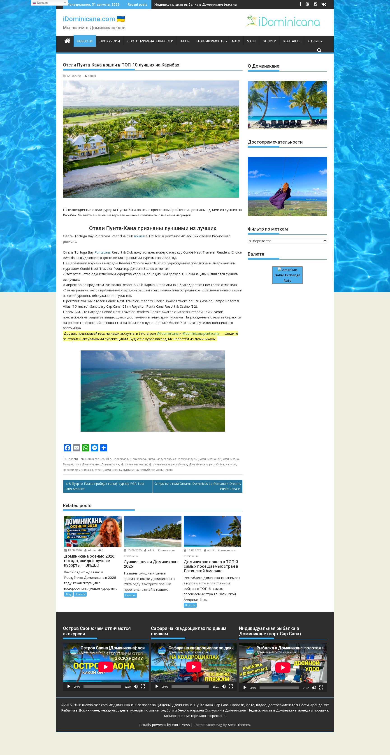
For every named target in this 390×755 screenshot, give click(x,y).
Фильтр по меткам (268, 229)
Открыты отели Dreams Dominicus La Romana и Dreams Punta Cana (198, 486)
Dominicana (120, 459)
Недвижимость (211, 41)
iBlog (185, 41)
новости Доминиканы (78, 470)
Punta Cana (155, 459)
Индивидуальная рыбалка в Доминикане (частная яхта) (201, 4)
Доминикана (110, 464)
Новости (85, 41)
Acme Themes (239, 724)
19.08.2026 (74, 550)
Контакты (292, 41)
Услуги (269, 41)
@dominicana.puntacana (200, 333)
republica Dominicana (178, 459)
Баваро (68, 464)
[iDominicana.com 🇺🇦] (67, 40)
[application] (106, 667)
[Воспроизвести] (69, 686)
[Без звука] (135, 686)
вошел (139, 236)
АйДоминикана (228, 459)
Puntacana (103, 252)
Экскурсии (110, 41)
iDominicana (138, 459)
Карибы (231, 464)
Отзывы (315, 41)
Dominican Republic (98, 459)
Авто (236, 41)
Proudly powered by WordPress (164, 724)
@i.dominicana (168, 333)
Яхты (251, 41)
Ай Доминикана (205, 459)
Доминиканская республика (168, 464)
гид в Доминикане (87, 464)
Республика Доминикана (157, 470)
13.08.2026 (194, 550)
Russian (42, 3)
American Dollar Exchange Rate (287, 275)
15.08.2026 (134, 550)
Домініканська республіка (206, 464)
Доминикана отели (134, 464)
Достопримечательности (150, 41)
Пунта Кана (130, 470)
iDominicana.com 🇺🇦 (94, 19)
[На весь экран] (143, 686)
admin (92, 76)
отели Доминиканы (108, 470)
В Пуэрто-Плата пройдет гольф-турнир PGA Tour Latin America (104, 486)
